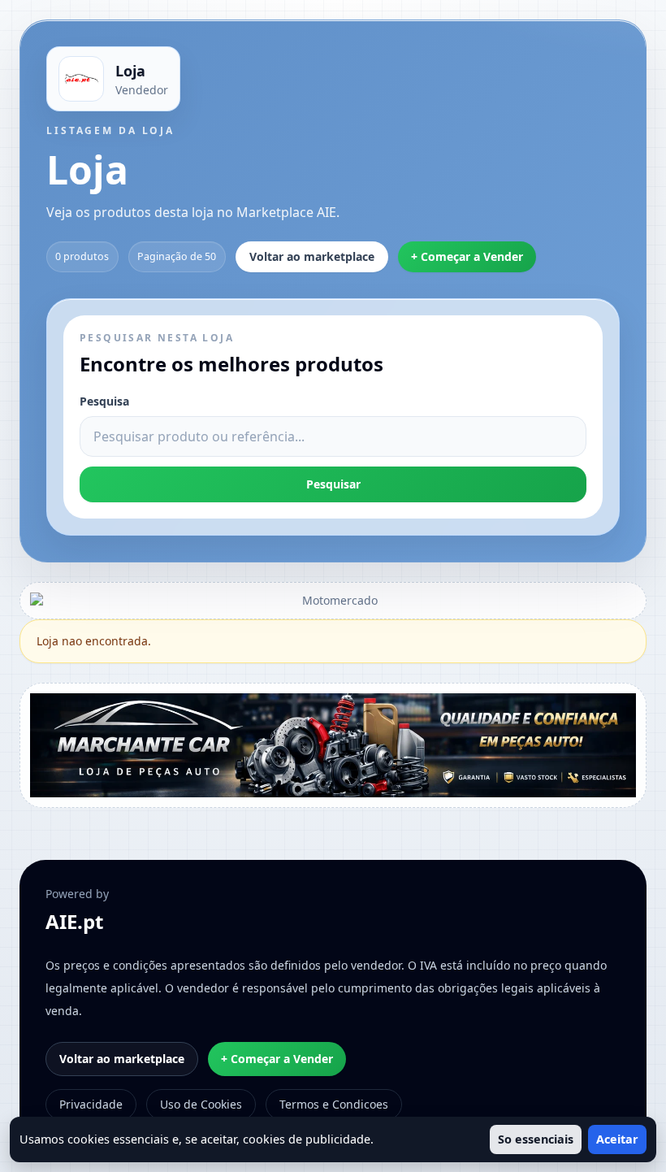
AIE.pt (74, 922)
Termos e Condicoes (333, 1104)
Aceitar (617, 1139)
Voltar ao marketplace (311, 256)
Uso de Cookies (201, 1104)
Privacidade (91, 1104)
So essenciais (535, 1139)
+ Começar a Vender (467, 256)
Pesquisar (333, 484)
